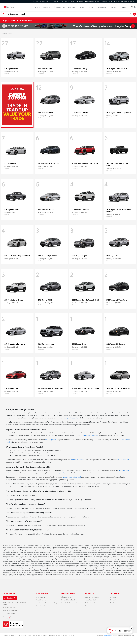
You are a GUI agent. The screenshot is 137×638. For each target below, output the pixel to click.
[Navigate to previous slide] (1, 25)
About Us (113, 597)
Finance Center (90, 606)
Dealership (115, 593)
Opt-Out (71, 635)
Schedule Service (66, 597)
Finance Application (92, 597)
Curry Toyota (6, 635)
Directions (113, 603)
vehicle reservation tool (72, 477)
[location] (77, 1)
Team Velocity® (108, 635)
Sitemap (29, 635)
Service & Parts (68, 593)
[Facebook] (5, 618)
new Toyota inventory (90, 435)
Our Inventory (43, 593)
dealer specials (51, 439)
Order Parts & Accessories (69, 603)
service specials (58, 473)
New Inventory (41, 597)
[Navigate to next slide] (135, 25)
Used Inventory (41, 600)
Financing (89, 593)
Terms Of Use (22, 635)
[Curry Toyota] (12, 7)
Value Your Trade (90, 600)
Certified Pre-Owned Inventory (46, 603)
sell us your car (123, 459)
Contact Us (11, 598)
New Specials (40, 606)
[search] (135, 7)
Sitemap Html (36, 635)
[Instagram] (9, 618)
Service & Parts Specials (69, 600)
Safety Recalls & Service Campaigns (58, 635)
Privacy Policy (14, 635)
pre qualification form (72, 418)
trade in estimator (77, 459)
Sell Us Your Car (90, 603)
